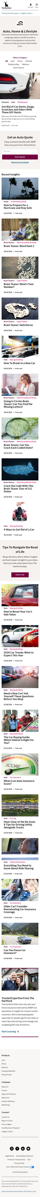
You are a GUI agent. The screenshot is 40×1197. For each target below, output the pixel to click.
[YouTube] (28, 1150)
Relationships (13, 64)
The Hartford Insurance (10, 13)
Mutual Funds (7, 1075)
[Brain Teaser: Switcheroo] (20, 309)
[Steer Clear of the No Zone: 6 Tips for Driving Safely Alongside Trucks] (20, 805)
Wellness (25, 64)
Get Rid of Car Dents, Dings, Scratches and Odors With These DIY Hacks (18, 110)
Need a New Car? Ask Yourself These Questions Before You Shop (19, 696)
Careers (4, 1090)
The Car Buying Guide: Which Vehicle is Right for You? (19, 740)
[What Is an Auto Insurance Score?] (20, 764)
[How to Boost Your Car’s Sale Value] (20, 595)
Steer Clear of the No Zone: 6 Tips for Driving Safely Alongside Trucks (19, 825)
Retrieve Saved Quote (20, 162)
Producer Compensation (16, 1159)
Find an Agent (7, 1124)
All (6, 61)
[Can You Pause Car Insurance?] (20, 934)
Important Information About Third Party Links (19, 1191)
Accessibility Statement (24, 1156)
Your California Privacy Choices (17, 1167)
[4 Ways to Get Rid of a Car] (20, 513)
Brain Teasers (18, 68)
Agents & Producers (9, 1094)
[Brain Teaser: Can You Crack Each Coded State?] (20, 429)
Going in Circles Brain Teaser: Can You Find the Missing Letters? (18, 404)
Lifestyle (28, 61)
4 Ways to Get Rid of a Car (19, 529)
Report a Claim (7, 1121)
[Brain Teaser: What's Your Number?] (20, 268)
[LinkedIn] (23, 1150)
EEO (29, 1159)
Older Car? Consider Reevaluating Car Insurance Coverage (20, 909)
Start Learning (9, 1032)
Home (19, 61)
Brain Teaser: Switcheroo (18, 325)
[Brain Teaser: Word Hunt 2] (20, 230)
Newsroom (6, 1098)
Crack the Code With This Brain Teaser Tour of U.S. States (18, 489)
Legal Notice (9, 1156)
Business (5, 1067)
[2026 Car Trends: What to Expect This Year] (20, 636)
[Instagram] (12, 1150)
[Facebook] (17, 1150)
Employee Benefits (8, 1071)
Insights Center (26, 13)
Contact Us (6, 1117)
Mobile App (6, 1105)
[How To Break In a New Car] (20, 347)
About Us (5, 1087)
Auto (13, 61)
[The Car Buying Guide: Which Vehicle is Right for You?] (20, 721)
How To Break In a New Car (19, 363)
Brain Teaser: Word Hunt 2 (19, 246)
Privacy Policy (19, 1163)
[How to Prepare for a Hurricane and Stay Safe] (20, 189)
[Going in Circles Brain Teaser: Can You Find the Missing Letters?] (20, 385)
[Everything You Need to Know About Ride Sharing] (20, 849)
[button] (20, 574)
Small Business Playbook (11, 1128)
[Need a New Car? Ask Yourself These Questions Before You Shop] (20, 677)
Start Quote (20, 157)
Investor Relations (8, 1101)
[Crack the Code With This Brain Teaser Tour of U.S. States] (20, 469)
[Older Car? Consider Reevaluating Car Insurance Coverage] (20, 890)
